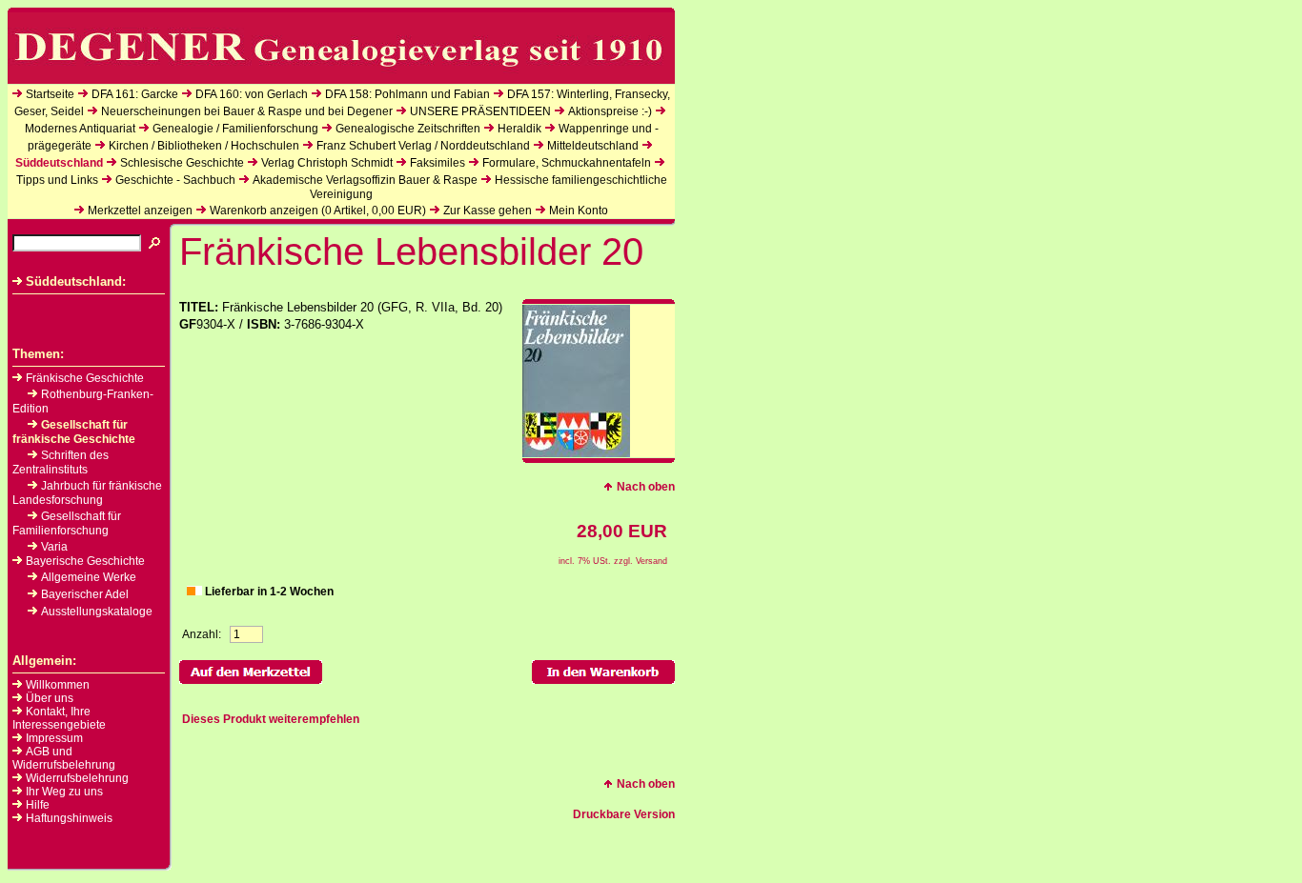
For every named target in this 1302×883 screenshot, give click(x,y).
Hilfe (38, 805)
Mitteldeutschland (593, 145)
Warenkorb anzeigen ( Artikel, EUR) (318, 210)
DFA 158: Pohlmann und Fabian (407, 94)
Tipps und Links (57, 180)
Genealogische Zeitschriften (408, 128)
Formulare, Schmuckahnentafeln (566, 163)
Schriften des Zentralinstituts (60, 462)
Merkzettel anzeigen (140, 210)
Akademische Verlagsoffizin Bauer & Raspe (365, 180)
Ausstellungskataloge (97, 611)
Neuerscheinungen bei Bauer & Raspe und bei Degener (247, 111)
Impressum (54, 738)
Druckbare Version (624, 814)
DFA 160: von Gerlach (251, 94)
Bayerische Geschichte (85, 561)
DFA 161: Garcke (135, 94)
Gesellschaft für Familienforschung (66, 523)
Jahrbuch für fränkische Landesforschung (87, 493)
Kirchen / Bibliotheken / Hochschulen (204, 145)
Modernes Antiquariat (80, 128)
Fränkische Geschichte (85, 378)
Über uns (49, 698)
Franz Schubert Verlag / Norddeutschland (423, 145)
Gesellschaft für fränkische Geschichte (73, 432)
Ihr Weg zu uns (64, 791)
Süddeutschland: (76, 281)
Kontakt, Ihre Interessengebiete (59, 718)
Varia (54, 546)
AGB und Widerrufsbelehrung (63, 758)
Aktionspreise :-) (610, 111)
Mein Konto (578, 210)
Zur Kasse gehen (487, 210)
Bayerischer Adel (85, 594)
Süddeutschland (59, 163)
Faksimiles (437, 163)
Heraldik (519, 128)
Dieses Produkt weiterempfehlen (270, 719)
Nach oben (646, 486)
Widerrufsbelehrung (77, 778)
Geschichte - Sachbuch (175, 180)
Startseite (50, 94)
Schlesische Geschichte (182, 163)
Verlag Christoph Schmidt (327, 163)
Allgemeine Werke (88, 577)
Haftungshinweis (69, 818)
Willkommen (58, 685)
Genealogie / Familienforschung (235, 128)
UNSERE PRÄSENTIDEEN (480, 111)
